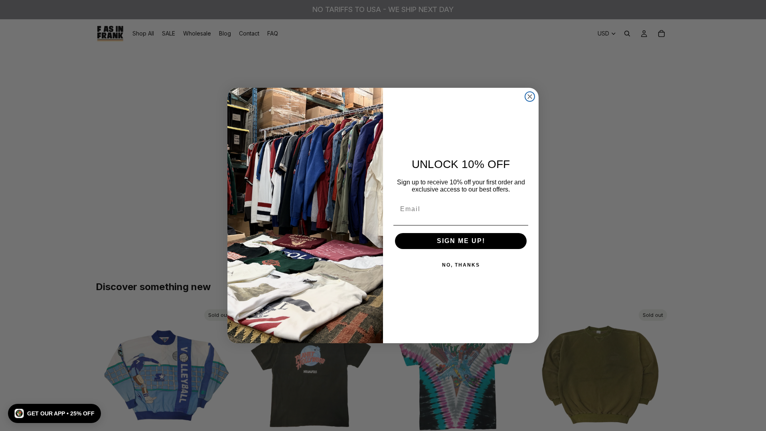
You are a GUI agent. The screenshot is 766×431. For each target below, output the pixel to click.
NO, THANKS (461, 265)
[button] (54, 413)
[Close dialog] (530, 96)
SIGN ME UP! (461, 240)
